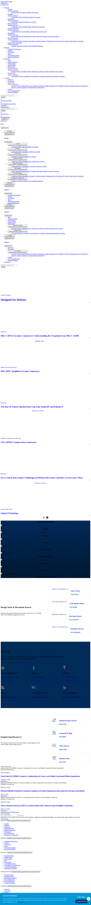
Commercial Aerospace (10, 841)
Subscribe (20, 815)
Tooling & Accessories (38, 27)
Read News (4, 781)
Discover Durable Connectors (70, 700)
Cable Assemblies (23, 17)
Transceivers (39, 31)
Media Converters (31, 31)
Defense (6, 843)
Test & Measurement (10, 847)
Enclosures (14, 22)
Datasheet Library (26, 71)
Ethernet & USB (9, 828)
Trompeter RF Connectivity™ (36, 87)
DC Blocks (66, 41)
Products (6, 7)
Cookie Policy (21, 902)
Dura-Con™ (29, 86)
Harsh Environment (9, 849)
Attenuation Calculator (58, 76)
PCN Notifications (9, 881)
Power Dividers (58, 41)
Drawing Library (16, 71)
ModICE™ (62, 86)
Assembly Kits (35, 36)
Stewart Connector (16, 87)
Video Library (8, 859)
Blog (5, 860)
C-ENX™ (14, 86)
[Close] (5, 128)
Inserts (42, 36)
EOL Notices (59, 71)
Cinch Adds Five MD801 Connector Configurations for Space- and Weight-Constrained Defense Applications (40, 776)
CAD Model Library (17, 76)
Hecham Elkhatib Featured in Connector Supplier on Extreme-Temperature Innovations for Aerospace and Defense (43, 791)
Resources (7, 59)
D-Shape (6, 825)
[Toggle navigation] (5, 119)
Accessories (35, 12)
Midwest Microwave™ (52, 86)
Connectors (14, 12)
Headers (27, 22)
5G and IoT (7, 844)
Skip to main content (6, 1)
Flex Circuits (22, 31)
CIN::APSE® (22, 86)
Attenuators (31, 41)
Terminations (50, 41)
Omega (67, 86)
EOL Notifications (9, 879)
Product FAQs (8, 857)
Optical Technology (9, 830)
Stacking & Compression (11, 835)
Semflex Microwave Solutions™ (79, 86)
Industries (7, 47)
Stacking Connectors (17, 46)
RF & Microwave (9, 833)
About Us (7, 889)
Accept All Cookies (81, 901)
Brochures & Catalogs (38, 71)
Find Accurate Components (39, 700)
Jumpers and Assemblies (30, 46)
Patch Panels (73, 41)
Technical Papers (9, 855)
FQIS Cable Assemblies (25, 12)
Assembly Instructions (46, 76)
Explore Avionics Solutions (8, 680)
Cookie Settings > (81, 897)
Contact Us (4, 105)
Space (6, 846)
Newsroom (7, 891)
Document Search (16, 871)
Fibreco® (36, 86)
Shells (45, 36)
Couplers (38, 41)
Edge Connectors (16, 36)
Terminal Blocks (26, 36)
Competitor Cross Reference (31, 76)
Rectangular (7, 832)
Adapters (31, 17)
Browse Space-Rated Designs (9, 700)
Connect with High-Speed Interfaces (72, 680)
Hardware (40, 46)
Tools (45, 31)
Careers (6, 892)
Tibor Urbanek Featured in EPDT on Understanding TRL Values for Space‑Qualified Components (37, 805)
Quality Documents (50, 71)
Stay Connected (5, 814)
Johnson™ (42, 86)
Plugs (30, 27)
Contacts (49, 36)
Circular (6, 824)
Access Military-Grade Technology (41, 680)
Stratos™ (25, 87)
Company (7, 78)
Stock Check (7, 862)
